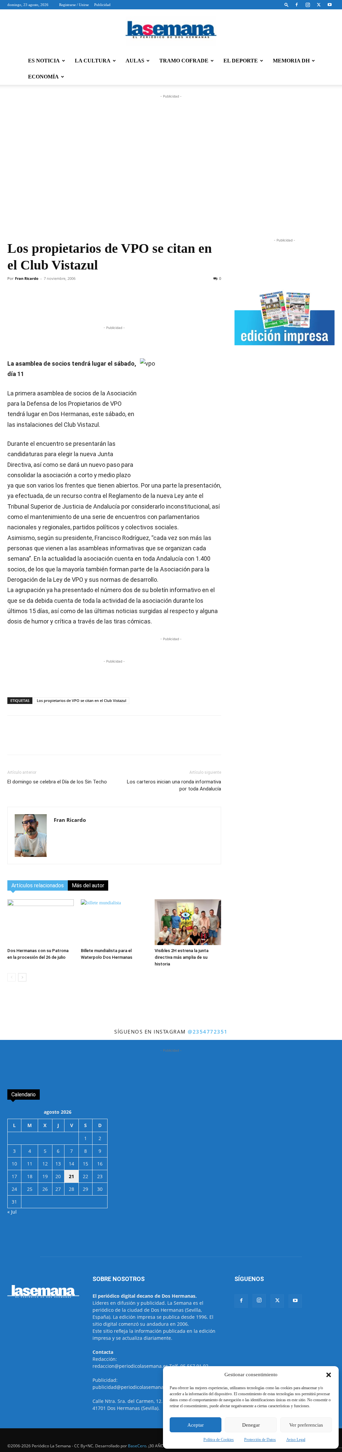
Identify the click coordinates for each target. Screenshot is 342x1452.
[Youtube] (330, 4)
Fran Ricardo (26, 278)
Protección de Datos (260, 1439)
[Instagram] (308, 4)
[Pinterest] (138, 305)
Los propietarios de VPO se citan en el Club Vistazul (81, 700)
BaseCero (137, 1446)
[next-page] (22, 977)
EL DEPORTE (240, 60)
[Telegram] (108, 305)
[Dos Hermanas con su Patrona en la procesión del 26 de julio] (40, 922)
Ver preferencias (306, 1425)
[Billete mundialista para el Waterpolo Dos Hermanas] (114, 922)
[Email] (154, 305)
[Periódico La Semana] (171, 31)
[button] (328, 1375)
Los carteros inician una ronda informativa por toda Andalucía (174, 785)
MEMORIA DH (291, 60)
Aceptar (195, 1425)
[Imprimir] (169, 305)
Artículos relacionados (37, 885)
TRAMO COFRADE (183, 60)
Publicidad (102, 5)
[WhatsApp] (92, 305)
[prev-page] (11, 977)
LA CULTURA (93, 60)
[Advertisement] (171, 172)
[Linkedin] (123, 305)
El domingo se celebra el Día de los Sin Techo (57, 782)
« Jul (12, 1212)
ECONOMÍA (43, 76)
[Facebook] (297, 4)
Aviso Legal (295, 1439)
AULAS (135, 60)
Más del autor (88, 885)
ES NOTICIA (44, 60)
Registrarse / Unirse (74, 5)
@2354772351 (208, 1031)
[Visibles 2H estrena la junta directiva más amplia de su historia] (188, 922)
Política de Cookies (218, 1439)
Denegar (251, 1425)
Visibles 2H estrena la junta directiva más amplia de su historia (181, 957)
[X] (319, 4)
